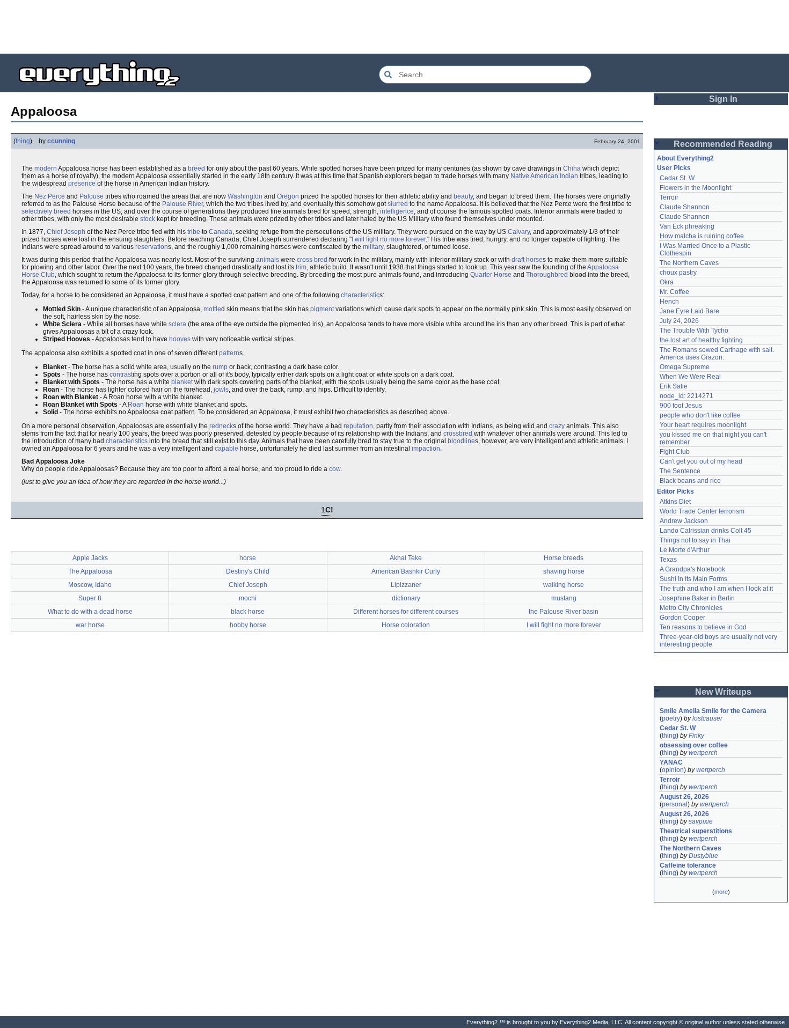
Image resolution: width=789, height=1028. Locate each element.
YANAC (671, 762)
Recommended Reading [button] (723, 144)
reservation (151, 247)
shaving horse (564, 571)
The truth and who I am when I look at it (716, 588)
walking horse (563, 585)
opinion (673, 770)
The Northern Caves (689, 263)
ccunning (61, 141)
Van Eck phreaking (687, 226)
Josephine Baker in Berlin (697, 598)
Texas (668, 559)
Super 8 (89, 598)
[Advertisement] (394, 27)
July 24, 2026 (679, 321)
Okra (667, 282)
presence (82, 183)
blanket (182, 382)
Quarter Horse (491, 274)
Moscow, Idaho (90, 585)
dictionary (406, 598)
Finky (696, 735)
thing (23, 141)
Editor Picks (675, 491)
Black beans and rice (690, 480)
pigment (322, 309)
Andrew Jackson (684, 521)
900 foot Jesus (681, 405)
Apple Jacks (90, 558)
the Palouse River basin (563, 611)
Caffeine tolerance (688, 865)
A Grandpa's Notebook (692, 569)
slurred (398, 204)
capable (226, 448)
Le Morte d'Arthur (685, 550)
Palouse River (182, 204)
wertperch (703, 753)
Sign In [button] (723, 99)
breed (196, 168)
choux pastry (678, 272)
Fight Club (675, 452)
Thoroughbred (547, 274)
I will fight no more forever (389, 239)
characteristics (127, 441)
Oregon (288, 196)
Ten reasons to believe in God (703, 627)
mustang (563, 598)
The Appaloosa (90, 571)
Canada (220, 232)
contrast (121, 374)
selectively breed (46, 211)
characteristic (360, 295)
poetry (671, 718)
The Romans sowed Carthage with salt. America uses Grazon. (717, 353)
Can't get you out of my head (701, 461)
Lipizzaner (406, 585)
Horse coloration (406, 625)
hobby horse (248, 625)
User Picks (674, 168)
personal (675, 804)
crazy (557, 426)
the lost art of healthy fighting (701, 340)
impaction (426, 448)
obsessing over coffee (694, 745)
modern (45, 168)
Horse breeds (563, 558)
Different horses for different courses (405, 611)
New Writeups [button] (723, 691)
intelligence (397, 211)
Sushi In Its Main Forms (693, 579)
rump (220, 367)
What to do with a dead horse (90, 611)
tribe (193, 232)
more (721, 892)
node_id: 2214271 (686, 396)
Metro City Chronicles (691, 608)
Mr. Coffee (674, 292)
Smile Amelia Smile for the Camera (713, 711)
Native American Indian (544, 176)
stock (147, 219)
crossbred (457, 433)
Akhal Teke (406, 558)
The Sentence (680, 471)
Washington (245, 196)
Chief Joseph (66, 232)
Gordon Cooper (682, 617)
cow (334, 469)
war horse (90, 625)
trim (301, 267)
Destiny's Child (247, 571)
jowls (221, 389)
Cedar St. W (677, 178)
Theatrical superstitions (696, 831)
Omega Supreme (685, 367)
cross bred (312, 259)
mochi (248, 598)
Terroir (669, 197)
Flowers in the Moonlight (695, 188)
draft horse (527, 259)
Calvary (519, 232)
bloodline (461, 441)
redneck (221, 426)
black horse (248, 611)
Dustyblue (703, 856)
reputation (358, 426)
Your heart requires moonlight (703, 425)
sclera (177, 324)
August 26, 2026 (684, 797)
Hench (669, 301)
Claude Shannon (685, 207)
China (572, 168)
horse (247, 558)
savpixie (701, 821)
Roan (136, 404)
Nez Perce (49, 196)
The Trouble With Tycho (694, 330)
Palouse (91, 196)
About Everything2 (685, 158)
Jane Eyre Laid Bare (689, 311)
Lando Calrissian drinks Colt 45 (705, 530)
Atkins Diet (675, 501)
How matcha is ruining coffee (702, 236)
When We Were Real (690, 376)
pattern (229, 353)
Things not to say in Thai (695, 540)
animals (267, 259)
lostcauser (707, 718)
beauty (463, 196)
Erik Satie (674, 386)
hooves (180, 339)
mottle (212, 309)
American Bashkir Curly (405, 571)
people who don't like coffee (700, 415)
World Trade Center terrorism (702, 511)
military (373, 247)
